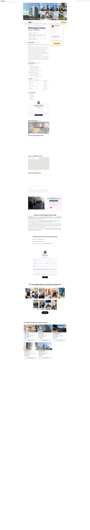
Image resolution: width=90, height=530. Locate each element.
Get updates (39, 120)
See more (45, 275)
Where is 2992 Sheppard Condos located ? (38, 241)
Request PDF (45, 86)
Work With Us (45, 312)
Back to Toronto (26, 22)
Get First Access (53, 200)
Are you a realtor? (35, 265)
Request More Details (37, 42)
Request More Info (63, 22)
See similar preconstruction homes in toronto (35, 322)
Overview (30, 22)
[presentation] (12, 1)
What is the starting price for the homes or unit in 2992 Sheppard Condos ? (42, 243)
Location (40, 22)
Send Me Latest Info (56, 43)
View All (65, 322)
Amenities (37, 22)
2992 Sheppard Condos (46, 215)
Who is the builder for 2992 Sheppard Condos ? (39, 239)
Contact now (45, 277)
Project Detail (33, 22)
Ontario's (33, 223)
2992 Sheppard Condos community (52, 228)
